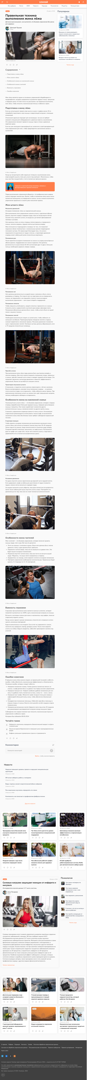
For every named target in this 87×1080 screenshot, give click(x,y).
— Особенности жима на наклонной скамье (19, 81)
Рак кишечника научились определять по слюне (21, 790)
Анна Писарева (12, 892)
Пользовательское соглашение (38, 1047)
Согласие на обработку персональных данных (14, 1047)
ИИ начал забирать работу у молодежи (18, 778)
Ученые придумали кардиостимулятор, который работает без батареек (69, 997)
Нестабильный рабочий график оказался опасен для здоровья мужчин (41, 863)
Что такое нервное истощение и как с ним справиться (73, 890)
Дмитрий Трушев (16, 28)
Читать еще (73, 923)
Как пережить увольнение (74, 895)
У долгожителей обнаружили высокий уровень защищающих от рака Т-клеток (14, 1026)
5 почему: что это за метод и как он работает (75, 909)
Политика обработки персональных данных (45, 1044)
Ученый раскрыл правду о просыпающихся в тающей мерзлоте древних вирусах (40, 997)
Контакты (24, 1044)
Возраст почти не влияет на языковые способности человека (69, 58)
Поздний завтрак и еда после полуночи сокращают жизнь (12, 862)
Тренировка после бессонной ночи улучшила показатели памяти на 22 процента (15, 833)
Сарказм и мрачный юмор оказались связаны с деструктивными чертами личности (30, 186)
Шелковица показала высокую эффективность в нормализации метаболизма (71, 833)
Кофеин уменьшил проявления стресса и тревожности (27, 733)
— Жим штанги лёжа (12, 78)
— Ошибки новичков (12, 91)
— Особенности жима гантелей (15, 84)
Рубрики (10, 1044)
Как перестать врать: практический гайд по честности (73, 902)
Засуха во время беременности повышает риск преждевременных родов (31, 729)
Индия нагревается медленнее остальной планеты (41, 1025)
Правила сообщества (54, 1047)
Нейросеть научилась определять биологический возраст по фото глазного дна (31, 725)
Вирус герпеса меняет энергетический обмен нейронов (23, 784)
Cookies (30, 1044)
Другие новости (30, 804)
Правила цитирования (68, 1047)
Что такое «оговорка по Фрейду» (73, 883)
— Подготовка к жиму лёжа (14, 74)
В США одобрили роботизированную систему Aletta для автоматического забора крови (71, 863)
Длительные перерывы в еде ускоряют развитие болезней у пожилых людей (13, 997)
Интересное (79, 1047)
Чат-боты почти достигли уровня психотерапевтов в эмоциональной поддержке (43, 833)
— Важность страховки (13, 88)
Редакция (17, 1044)
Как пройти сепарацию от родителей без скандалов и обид (74, 915)
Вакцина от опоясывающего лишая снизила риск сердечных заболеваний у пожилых (69, 34)
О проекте (4, 1044)
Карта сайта (4, 1050)
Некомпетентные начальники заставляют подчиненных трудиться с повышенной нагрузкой (72, 1026)
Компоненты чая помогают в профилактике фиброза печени (25, 796)
